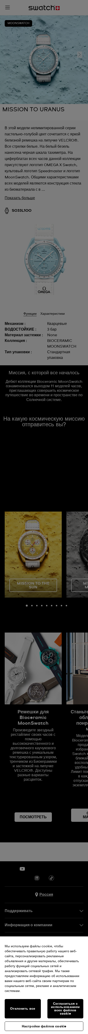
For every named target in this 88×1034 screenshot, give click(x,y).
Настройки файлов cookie (44, 1026)
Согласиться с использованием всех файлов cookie (65, 1008)
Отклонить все (22, 1008)
